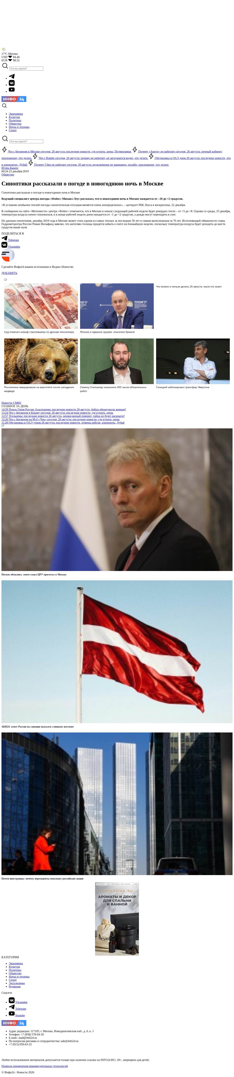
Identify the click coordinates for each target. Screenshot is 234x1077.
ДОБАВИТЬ (9, 273)
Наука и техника (19, 976)
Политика (15, 970)
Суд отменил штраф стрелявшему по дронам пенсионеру (39, 331)
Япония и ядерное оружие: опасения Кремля (107, 331)
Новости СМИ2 (11, 402)
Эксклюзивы (17, 983)
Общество (7, 174)
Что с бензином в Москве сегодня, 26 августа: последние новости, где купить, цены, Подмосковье (69, 151)
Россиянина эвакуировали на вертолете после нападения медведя (39, 389)
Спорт (13, 979)
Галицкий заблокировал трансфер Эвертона (182, 387)
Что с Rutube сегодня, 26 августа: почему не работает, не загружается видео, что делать (93, 158)
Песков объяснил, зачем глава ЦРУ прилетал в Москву (34, 574)
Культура (14, 966)
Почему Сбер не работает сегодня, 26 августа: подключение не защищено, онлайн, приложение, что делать (101, 164)
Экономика (16, 963)
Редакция (14, 986)
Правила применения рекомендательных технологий (34, 1066)
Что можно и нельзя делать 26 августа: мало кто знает (189, 286)
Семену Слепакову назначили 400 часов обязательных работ (113, 389)
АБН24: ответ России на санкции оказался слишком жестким (37, 726)
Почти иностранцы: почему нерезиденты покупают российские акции (42, 878)
